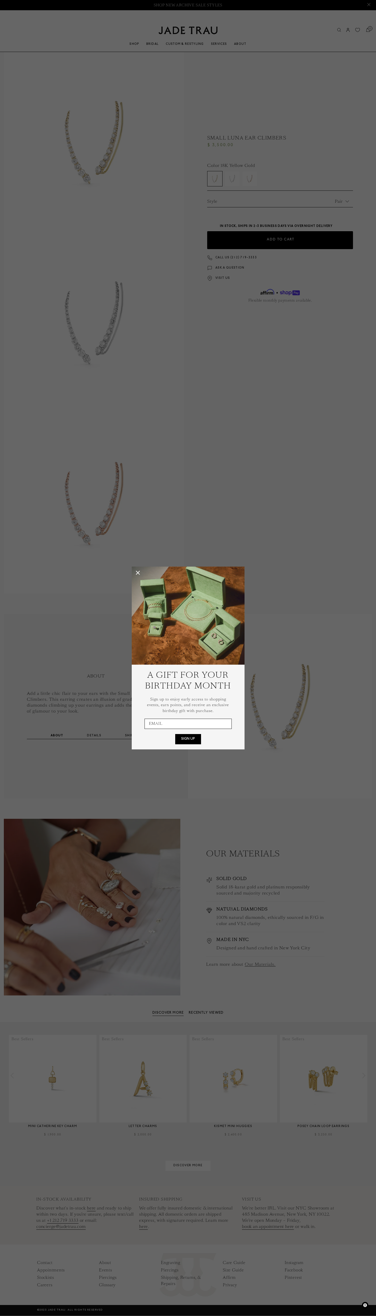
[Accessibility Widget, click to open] (365, 1305)
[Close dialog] (138, 573)
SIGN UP (188, 739)
